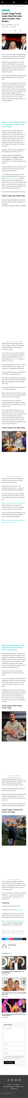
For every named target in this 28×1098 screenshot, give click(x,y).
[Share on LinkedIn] (20, 30)
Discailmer (16, 1084)
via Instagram (19, 909)
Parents (12, 933)
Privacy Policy (19, 1086)
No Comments (6, 26)
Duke (14, 931)
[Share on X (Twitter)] (9, 30)
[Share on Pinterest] (15, 30)
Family (18, 931)
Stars (17, 933)
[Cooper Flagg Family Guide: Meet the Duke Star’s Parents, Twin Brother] (14, 42)
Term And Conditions (8, 1086)
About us (9, 1084)
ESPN (3, 389)
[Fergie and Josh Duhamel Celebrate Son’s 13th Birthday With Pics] (14, 963)
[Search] (26, 2)
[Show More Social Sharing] (24, 30)
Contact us (14, 1088)
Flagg (22, 931)
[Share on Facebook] (4, 30)
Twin (21, 933)
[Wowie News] (14, 2)
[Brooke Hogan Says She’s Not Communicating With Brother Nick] (14, 984)
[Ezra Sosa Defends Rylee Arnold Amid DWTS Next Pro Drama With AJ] (14, 1005)
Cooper (9, 931)
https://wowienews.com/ (6, 1093)
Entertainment (5, 10)
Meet (8, 933)
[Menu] (2, 2)
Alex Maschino (9, 24)
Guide (4, 933)
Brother (4, 931)
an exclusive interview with (13, 503)
